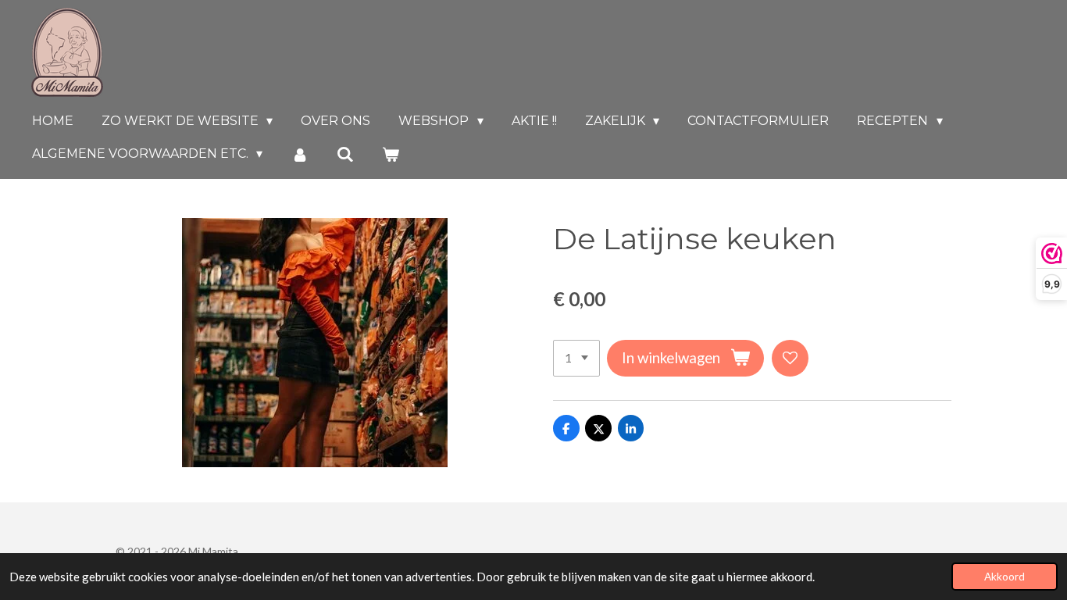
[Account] (299, 154)
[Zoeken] (345, 154)
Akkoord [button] (1004, 576)
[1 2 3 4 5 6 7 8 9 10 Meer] (576, 358)
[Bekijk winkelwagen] (390, 154)
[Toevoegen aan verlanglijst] (790, 358)
